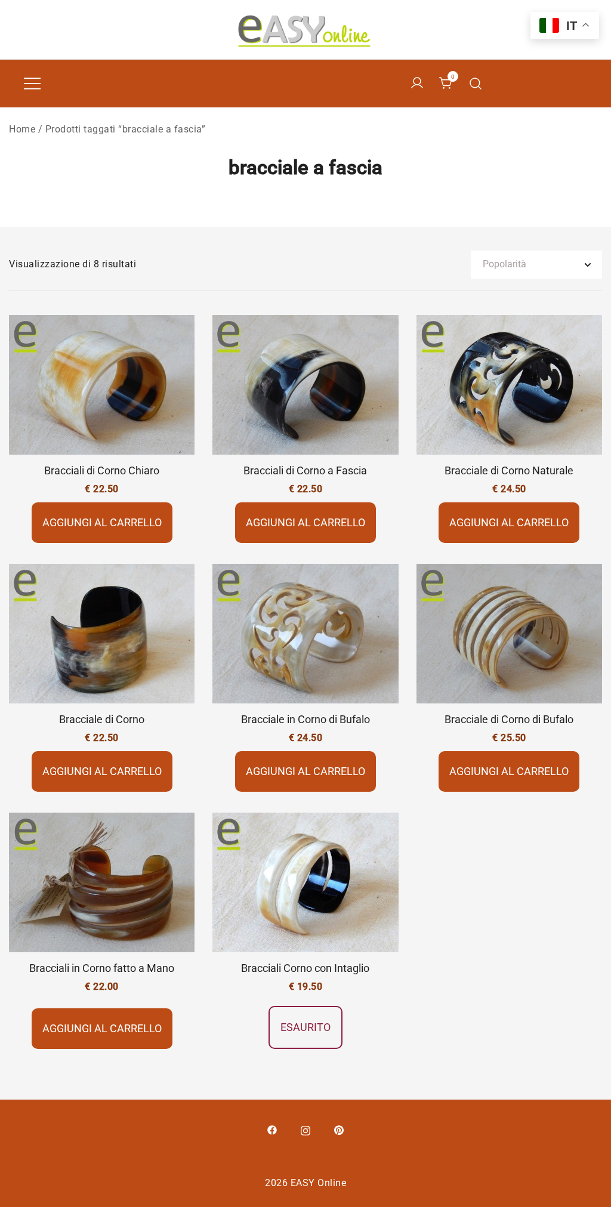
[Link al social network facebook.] (272, 1129)
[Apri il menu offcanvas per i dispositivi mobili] (32, 84)
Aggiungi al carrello (102, 522)
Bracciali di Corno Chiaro (101, 470)
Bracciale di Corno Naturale (509, 470)
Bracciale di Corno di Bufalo (509, 719)
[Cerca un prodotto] (475, 84)
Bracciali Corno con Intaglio (305, 968)
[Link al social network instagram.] (305, 1129)
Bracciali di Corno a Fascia (305, 470)
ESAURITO (305, 1027)
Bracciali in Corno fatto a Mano (101, 968)
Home (22, 129)
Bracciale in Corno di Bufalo (305, 719)
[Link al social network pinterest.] (339, 1129)
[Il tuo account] (417, 84)
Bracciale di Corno (101, 719)
